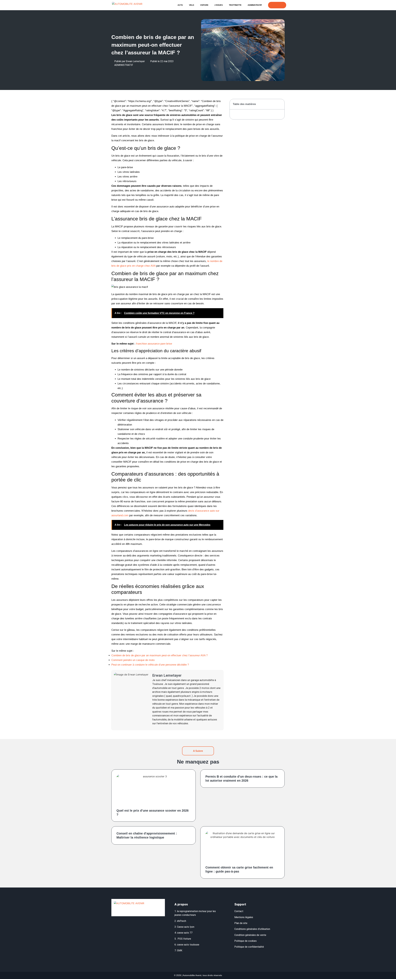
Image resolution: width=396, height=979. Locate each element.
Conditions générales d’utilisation (252, 929)
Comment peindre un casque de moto (133, 660)
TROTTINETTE (235, 5)
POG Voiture (184, 938)
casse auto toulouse (188, 944)
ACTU (180, 5)
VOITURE (204, 5)
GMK (179, 950)
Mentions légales (243, 917)
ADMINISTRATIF (255, 5)
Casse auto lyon (185, 926)
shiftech (181, 920)
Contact (238, 911)
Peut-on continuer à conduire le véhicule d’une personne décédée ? (150, 664)
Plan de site (241, 923)
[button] (280, 104)
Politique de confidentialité (249, 946)
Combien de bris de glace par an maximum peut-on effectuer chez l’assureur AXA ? (159, 655)
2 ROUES (219, 5)
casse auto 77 (184, 932)
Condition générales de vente (250, 935)
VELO (191, 5)
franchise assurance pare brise (154, 343)
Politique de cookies (245, 940)
